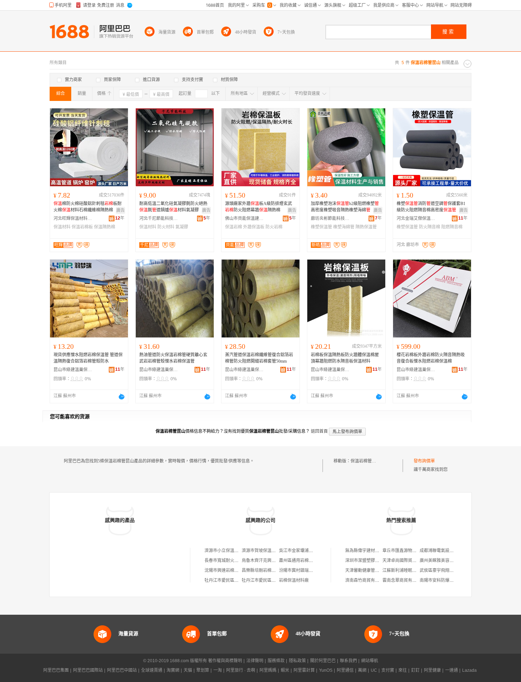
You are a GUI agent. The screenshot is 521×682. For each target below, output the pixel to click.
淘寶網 (173, 670)
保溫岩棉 (233, 227)
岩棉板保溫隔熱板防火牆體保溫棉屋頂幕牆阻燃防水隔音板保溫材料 (345, 358)
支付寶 (387, 670)
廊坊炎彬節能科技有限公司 (330, 218)
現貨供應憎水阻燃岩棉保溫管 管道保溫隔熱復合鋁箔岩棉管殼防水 (88, 358)
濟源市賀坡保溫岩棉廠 (263, 550)
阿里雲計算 (304, 670)
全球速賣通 (151, 670)
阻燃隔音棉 (452, 227)
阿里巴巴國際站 (88, 670)
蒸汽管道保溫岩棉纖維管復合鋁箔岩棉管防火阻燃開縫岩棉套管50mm (259, 358)
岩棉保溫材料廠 (294, 580)
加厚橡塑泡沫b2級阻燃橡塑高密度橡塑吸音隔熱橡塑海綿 (345, 206)
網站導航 (369, 660)
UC (374, 670)
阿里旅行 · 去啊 (240, 670)
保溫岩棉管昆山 (365, 461)
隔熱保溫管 (366, 227)
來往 (402, 670)
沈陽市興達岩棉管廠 (224, 570)
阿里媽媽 (267, 670)
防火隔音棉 (429, 227)
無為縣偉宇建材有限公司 (368, 550)
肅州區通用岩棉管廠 (298, 560)
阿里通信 (345, 670)
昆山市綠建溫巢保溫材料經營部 (73, 369)
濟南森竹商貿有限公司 (366, 580)
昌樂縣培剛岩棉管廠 (261, 570)
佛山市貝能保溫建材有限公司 (244, 218)
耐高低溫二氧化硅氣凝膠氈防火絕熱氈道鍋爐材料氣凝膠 (173, 206)
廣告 (120, 210)
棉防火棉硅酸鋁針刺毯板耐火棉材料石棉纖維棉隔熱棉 (88, 206)
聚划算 (202, 670)
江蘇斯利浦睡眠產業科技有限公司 (414, 570)
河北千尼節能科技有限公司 (158, 218)
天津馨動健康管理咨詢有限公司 (375, 570)
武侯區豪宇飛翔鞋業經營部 (445, 570)
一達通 (451, 670)
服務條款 (276, 660)
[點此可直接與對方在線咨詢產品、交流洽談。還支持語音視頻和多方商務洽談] (121, 396)
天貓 (188, 670)
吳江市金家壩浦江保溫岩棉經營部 (311, 550)
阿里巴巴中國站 (122, 670)
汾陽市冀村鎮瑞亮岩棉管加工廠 (308, 570)
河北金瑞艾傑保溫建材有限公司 (416, 218)
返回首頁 (319, 431)
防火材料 (165, 227)
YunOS (325, 670)
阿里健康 (432, 670)
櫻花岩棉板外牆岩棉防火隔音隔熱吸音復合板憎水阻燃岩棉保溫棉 (431, 358)
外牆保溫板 (253, 227)
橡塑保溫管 (321, 227)
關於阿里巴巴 (323, 660)
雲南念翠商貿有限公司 (403, 580)
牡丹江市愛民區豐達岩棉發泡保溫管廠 (278, 580)
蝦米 (285, 670)
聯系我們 (348, 660)
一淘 (217, 670)
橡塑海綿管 (343, 227)
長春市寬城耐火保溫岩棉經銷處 (234, 560)
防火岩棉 (273, 227)
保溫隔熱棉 (104, 227)
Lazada (469, 670)
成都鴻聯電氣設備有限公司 (445, 550)
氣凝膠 (181, 227)
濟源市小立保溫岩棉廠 (226, 550)
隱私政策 (297, 660)
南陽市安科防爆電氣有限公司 (447, 580)
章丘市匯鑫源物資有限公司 (407, 550)
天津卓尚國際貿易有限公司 (407, 560)
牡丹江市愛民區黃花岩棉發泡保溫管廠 (241, 580)
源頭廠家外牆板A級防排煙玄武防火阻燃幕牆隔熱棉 (258, 206)
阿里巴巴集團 (56, 670)
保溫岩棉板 (82, 227)
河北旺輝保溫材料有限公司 (73, 218)
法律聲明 (254, 660)
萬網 (362, 670)
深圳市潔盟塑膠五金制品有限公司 (377, 560)
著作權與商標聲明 (225, 660)
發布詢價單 (424, 461)
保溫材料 (62, 227)
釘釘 (415, 670)
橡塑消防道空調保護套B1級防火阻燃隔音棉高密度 (431, 206)
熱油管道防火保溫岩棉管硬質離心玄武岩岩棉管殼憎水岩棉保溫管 (173, 358)
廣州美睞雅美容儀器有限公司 (447, 560)
